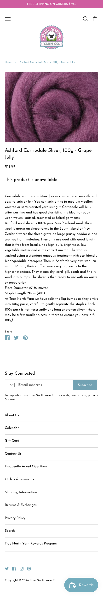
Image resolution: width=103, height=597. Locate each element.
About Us (12, 415)
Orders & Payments (19, 479)
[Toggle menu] (8, 18)
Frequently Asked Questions (26, 466)
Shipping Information (21, 492)
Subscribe (85, 385)
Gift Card (12, 441)
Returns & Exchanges (21, 505)
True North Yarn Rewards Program (31, 543)
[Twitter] (5, 568)
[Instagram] (19, 568)
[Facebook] (12, 568)
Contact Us (13, 454)
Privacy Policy (15, 518)
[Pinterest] (27, 568)
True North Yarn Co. (43, 580)
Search (10, 531)
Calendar (12, 428)
